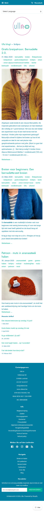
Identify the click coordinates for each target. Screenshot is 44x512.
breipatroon (8, 60)
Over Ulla (22, 470)
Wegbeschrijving (22, 411)
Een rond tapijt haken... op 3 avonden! (16, 343)
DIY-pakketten (22, 461)
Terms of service (22, 433)
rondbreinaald (16, 66)
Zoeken (22, 414)
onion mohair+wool (26, 183)
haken (4, 264)
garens (37, 261)
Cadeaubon (22, 467)
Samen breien (22, 464)
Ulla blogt (6, 44)
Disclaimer (22, 419)
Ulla (25, 66)
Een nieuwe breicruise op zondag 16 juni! (17, 321)
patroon (11, 266)
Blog (22, 473)
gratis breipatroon (21, 60)
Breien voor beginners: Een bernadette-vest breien (18, 171)
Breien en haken (22, 458)
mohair (18, 264)
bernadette (19, 57)
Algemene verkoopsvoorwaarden (22, 425)
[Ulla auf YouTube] (27, 447)
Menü (6, 3)
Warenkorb (38, 3)
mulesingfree (29, 264)
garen (30, 261)
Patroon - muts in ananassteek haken (19, 255)
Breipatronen (37, 57)
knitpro (32, 60)
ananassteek (21, 261)
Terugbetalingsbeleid (22, 428)
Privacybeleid (22, 422)
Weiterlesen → (7, 160)
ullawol (31, 66)
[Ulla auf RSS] (32, 447)
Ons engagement (22, 416)
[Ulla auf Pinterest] (17, 447)
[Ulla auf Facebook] (12, 447)
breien (27, 57)
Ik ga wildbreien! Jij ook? (11, 336)
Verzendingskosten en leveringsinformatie (22, 431)
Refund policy (22, 436)
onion (40, 60)
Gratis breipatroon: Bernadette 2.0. (19, 51)
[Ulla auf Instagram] (22, 447)
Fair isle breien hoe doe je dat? (13, 350)
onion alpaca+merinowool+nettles (16, 63)
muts (38, 264)
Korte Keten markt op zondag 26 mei (15, 328)
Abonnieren (35, 490)
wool (18, 266)
